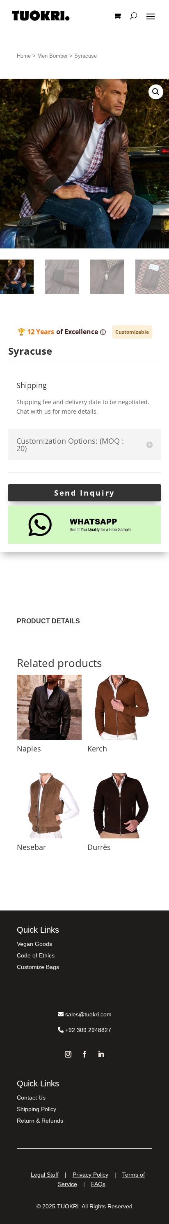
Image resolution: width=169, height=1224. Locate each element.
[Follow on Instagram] (68, 1054)
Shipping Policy (36, 1109)
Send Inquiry (84, 493)
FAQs (98, 1184)
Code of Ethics (36, 955)
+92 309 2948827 (87, 1030)
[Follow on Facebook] (84, 1054)
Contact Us (31, 1097)
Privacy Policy (90, 1174)
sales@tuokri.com (88, 1014)
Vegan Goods (34, 944)
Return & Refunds (40, 1120)
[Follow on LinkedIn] (100, 1054)
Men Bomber (52, 56)
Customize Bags (38, 967)
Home (24, 56)
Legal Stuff (45, 1174)
